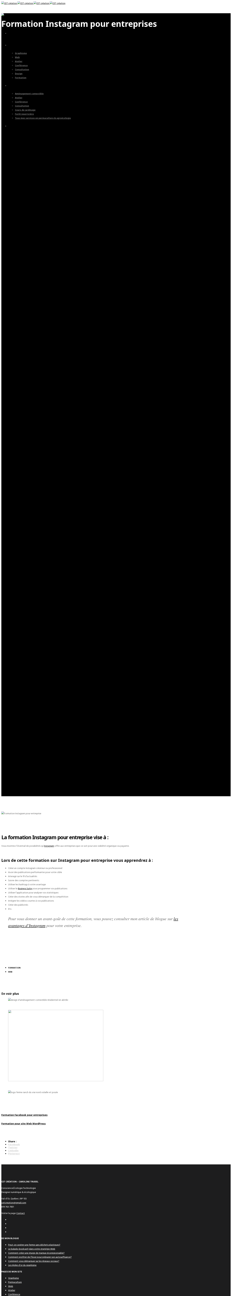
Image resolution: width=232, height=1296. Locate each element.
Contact (20, 1213)
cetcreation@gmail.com (13, 1203)
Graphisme (13, 1278)
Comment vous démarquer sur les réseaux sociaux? (33, 1261)
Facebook (14, 1144)
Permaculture (15, 1282)
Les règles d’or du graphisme (22, 1265)
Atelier (11, 1290)
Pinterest (14, 1153)
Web (10, 1286)
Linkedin (13, 1150)
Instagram (49, 846)
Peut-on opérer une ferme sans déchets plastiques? (34, 1245)
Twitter (12, 1147)
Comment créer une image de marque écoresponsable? (36, 1253)
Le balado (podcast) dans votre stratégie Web (31, 1249)
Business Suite (25, 888)
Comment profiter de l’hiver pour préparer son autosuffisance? (40, 1257)
